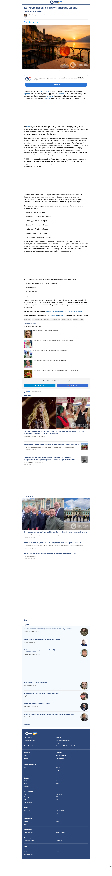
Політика (59, 752)
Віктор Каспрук (28, 642)
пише (28, 127)
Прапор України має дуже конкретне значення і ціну (41, 693)
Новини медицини (29, 840)
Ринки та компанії (28, 832)
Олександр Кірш (29, 706)
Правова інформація (29, 740)
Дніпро (58, 770)
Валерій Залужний (29, 631)
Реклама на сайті (28, 743)
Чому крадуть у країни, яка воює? (35, 682)
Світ (25, 755)
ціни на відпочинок (37, 319)
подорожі (75, 319)
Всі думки (27, 725)
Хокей (25, 783)
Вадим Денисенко (29, 654)
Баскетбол (59, 780)
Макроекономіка (60, 832)
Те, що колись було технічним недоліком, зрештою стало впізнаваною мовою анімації (49, 447)
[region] (56, 112)
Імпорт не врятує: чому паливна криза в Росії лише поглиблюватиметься (49, 714)
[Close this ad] (111, 866)
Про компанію (28, 737)
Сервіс (58, 813)
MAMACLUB (59, 840)
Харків (58, 767)
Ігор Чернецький (29, 696)
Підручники (59, 794)
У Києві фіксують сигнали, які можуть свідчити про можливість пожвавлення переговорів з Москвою (53, 545)
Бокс (57, 783)
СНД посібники (28, 802)
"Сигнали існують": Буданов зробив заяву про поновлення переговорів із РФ (52, 543)
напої (81, 319)
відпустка (46, 319)
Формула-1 (27, 786)
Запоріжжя (27, 770)
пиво (42, 91)
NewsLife (43, 15)
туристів (27, 94)
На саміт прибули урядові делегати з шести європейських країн (42, 535)
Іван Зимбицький (29, 685)
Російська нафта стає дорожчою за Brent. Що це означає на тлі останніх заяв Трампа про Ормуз (51, 651)
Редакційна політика (29, 323)
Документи (59, 743)
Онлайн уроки (27, 797)
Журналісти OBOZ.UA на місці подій (65, 746)
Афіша (25, 849)
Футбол (26, 780)
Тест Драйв (27, 810)
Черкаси (26, 772)
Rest (25, 620)
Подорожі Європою (66, 319)
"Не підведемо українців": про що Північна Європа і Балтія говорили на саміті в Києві (55, 532)
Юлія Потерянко (34, 15)
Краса (25, 851)
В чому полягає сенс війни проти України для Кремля (42, 639)
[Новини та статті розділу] (27, 392)
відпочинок (62, 94)
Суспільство (60, 758)
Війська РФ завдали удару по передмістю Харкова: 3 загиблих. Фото (50, 553)
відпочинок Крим (55, 319)
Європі (47, 98)
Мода (57, 851)
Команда (58, 737)
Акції (25, 813)
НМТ (57, 799)
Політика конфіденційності (63, 740)
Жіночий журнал (28, 854)
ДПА (57, 797)
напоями (50, 96)
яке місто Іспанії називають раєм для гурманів (64, 311)
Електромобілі (60, 810)
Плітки (58, 849)
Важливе (27, 396)
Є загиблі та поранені (30, 556)
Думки (26, 625)
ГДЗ (25, 794)
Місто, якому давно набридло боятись (37, 704)
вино (47, 91)
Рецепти (26, 821)
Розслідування (61, 755)
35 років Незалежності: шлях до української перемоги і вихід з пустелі (48, 629)
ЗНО (25, 799)
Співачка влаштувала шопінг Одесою (34, 436)
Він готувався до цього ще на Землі (34, 462)
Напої (57, 821)
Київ (25, 767)
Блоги (26, 758)
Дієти (25, 824)
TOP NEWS (28, 496)
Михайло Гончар (29, 717)
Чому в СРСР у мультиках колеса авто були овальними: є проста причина (51, 444)
